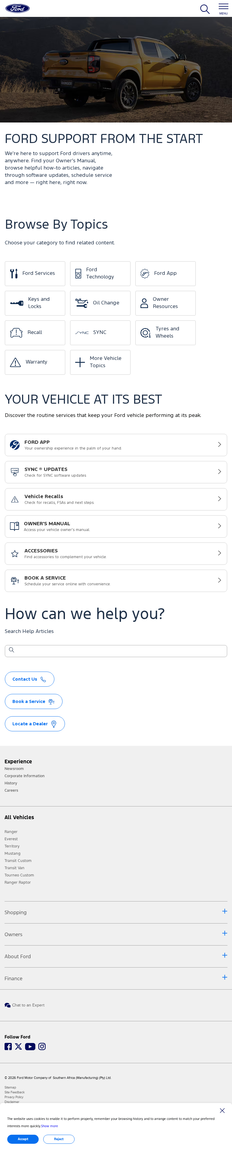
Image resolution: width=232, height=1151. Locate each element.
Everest (11, 839)
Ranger (11, 831)
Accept (23, 1139)
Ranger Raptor (18, 882)
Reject (59, 1139)
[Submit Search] (11, 651)
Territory (12, 846)
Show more (49, 1126)
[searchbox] (119, 651)
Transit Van (14, 868)
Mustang (13, 853)
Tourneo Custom (19, 875)
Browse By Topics (56, 225)
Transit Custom (18, 860)
